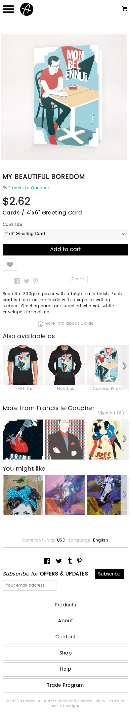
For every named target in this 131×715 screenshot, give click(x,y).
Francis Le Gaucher (28, 188)
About (65, 621)
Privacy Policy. (92, 701)
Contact (65, 637)
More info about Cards (68, 324)
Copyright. (70, 706)
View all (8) (111, 413)
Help (65, 669)
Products (65, 605)
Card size (12, 225)
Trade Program (65, 685)
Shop (65, 653)
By (5, 188)
